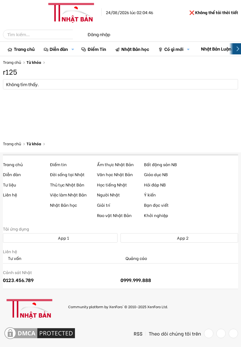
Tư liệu (9, 184)
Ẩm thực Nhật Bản (115, 164)
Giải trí (103, 205)
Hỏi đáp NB (155, 184)
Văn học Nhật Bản (115, 174)
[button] (72, 49)
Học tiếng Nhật (112, 184)
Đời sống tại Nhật (67, 174)
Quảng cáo (136, 258)
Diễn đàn (59, 49)
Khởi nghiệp (156, 215)
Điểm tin (58, 164)
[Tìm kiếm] (77, 34)
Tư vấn (14, 258)
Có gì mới (173, 49)
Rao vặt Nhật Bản (114, 215)
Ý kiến (150, 194)
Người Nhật (108, 194)
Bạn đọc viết (156, 205)
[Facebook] (208, 333)
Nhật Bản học (135, 49)
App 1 (63, 238)
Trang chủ (24, 49)
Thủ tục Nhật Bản (67, 184)
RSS (138, 333)
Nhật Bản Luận (216, 48)
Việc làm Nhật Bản (68, 194)
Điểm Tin (97, 49)
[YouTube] (233, 333)
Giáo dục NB (156, 174)
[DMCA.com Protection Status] (39, 333)
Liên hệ (10, 194)
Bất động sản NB (160, 164)
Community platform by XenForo (118, 306)
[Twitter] (221, 333)
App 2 (182, 238)
